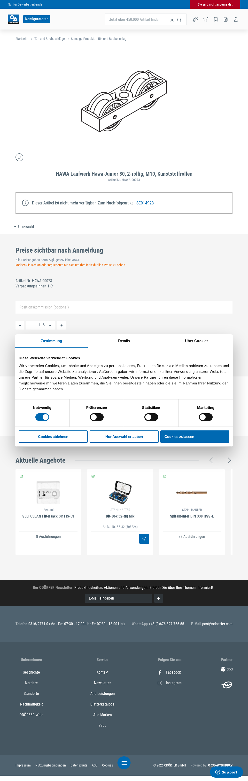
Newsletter (102, 683)
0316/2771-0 (38, 624)
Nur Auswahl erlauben (124, 437)
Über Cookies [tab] (196, 341)
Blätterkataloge (102, 704)
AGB (95, 765)
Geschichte (31, 672)
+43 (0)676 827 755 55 (166, 624)
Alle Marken (102, 715)
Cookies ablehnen (53, 437)
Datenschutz (79, 765)
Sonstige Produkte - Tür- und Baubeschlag (98, 39)
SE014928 (145, 202)
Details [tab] (124, 341)
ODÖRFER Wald (31, 715)
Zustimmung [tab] (51, 341)
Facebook (173, 672)
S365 (102, 725)
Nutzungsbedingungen (51, 765)
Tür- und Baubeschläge (49, 39)
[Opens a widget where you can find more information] (226, 772)
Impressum (23, 765)
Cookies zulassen (179, 437)
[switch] (97, 417)
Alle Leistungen (102, 693)
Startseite (22, 39)
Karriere (31, 683)
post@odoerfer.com (217, 624)
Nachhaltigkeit (31, 704)
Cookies (107, 765)
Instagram (174, 683)
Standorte (31, 693)
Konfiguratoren (36, 19)
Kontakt (102, 672)
